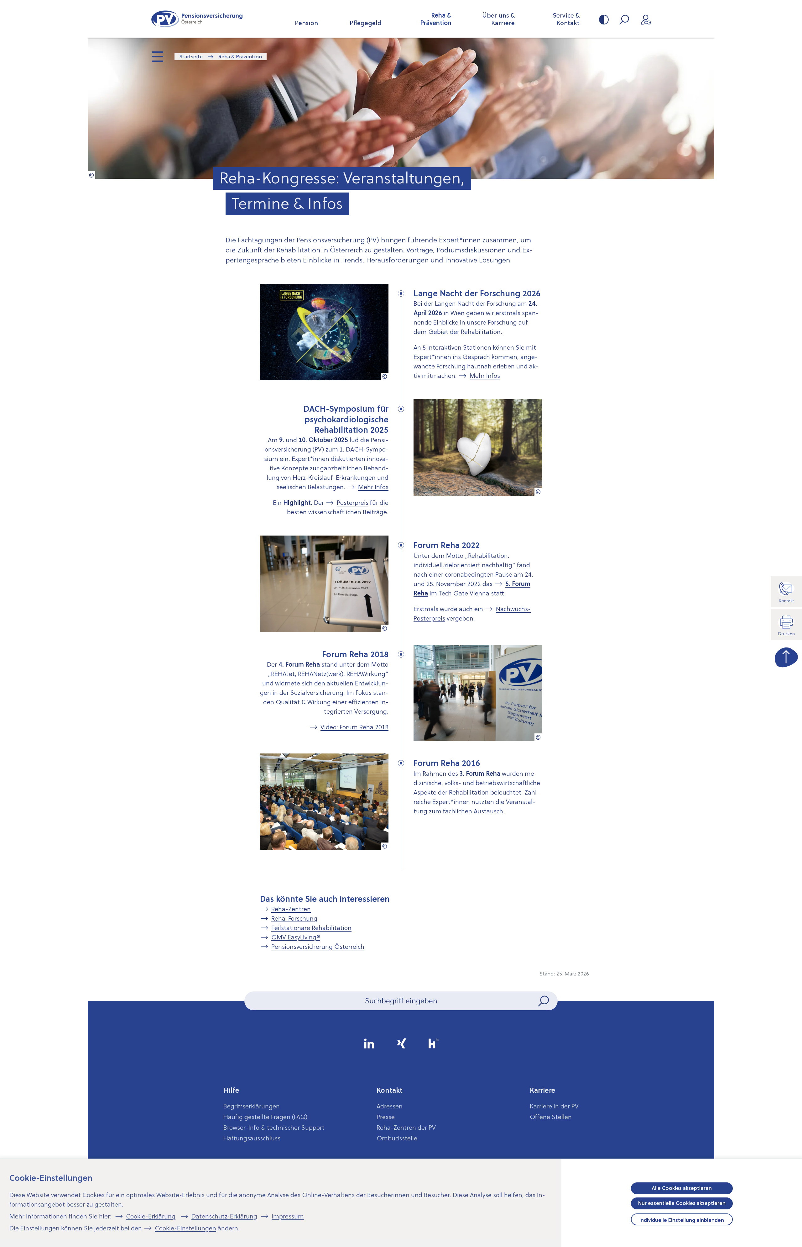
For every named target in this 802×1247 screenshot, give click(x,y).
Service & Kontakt (566, 19)
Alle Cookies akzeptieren (682, 1188)
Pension (306, 22)
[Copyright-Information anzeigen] (91, 175)
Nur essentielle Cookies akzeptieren (682, 1203)
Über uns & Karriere (498, 19)
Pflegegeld (366, 22)
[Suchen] (544, 1001)
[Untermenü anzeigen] (158, 57)
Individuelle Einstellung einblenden (681, 1220)
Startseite (191, 56)
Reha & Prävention (435, 19)
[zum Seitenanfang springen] (786, 656)
